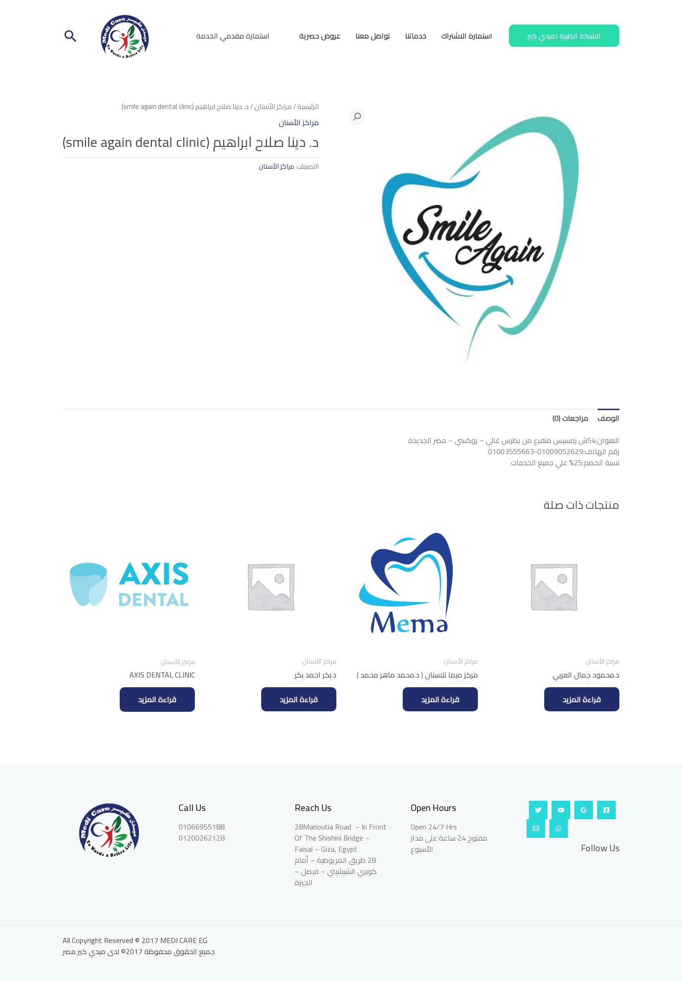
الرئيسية (308, 106)
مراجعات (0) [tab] (570, 418)
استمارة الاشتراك (466, 36)
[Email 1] (536, 828)
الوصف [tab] (608, 418)
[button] (564, 36)
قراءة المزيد (582, 699)
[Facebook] (606, 810)
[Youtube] (561, 810)
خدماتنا (415, 36)
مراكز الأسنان (273, 106)
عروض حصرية (320, 36)
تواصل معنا (372, 36)
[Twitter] (538, 810)
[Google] (583, 810)
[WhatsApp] (558, 828)
